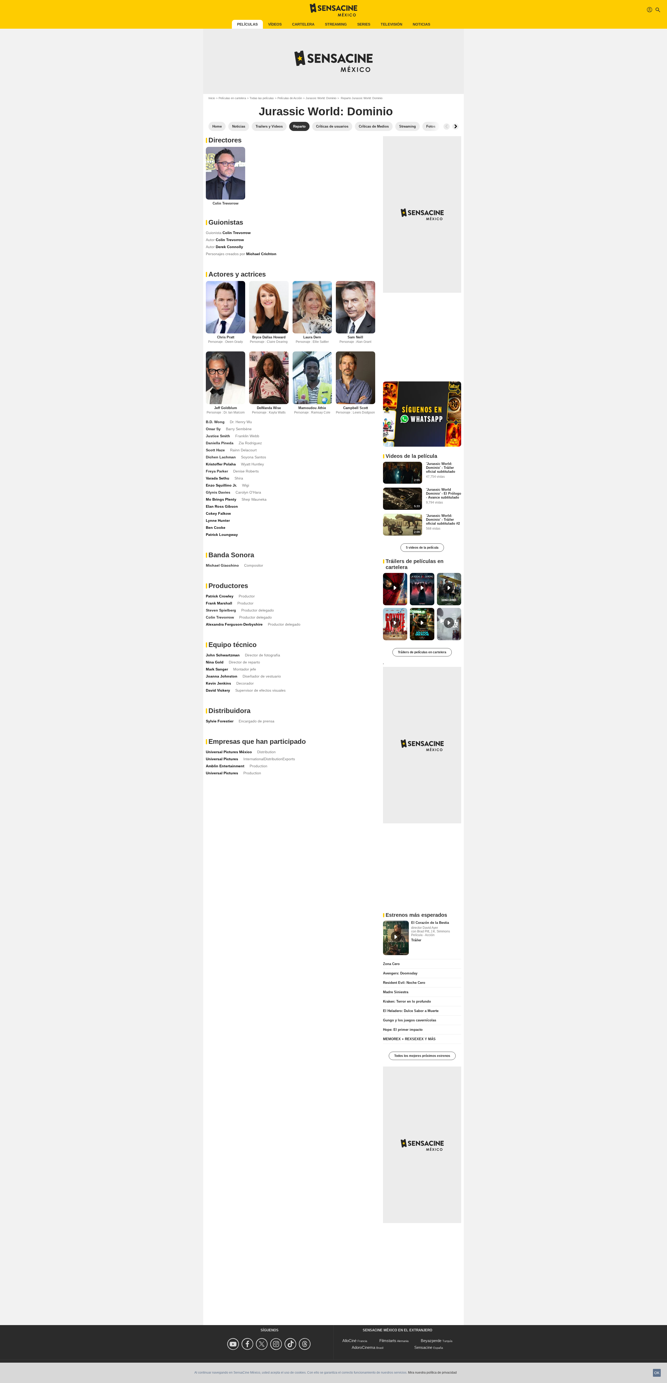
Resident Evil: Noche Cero (404, 983)
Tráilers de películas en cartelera (422, 652)
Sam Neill (355, 337)
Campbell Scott (355, 408)
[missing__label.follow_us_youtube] (233, 1344)
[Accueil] (333, 9)
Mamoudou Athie (312, 408)
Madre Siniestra (395, 992)
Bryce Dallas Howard (269, 337)
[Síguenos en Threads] (305, 1344)
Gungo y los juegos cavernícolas (409, 1020)
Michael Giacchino (222, 565)
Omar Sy (213, 429)
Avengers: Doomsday (400, 973)
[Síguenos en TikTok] (291, 1344)
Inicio (211, 98)
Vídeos (275, 24)
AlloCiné (349, 1340)
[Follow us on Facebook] (248, 1344)
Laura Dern (312, 337)
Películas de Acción (289, 98)
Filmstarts (387, 1340)
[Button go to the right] (455, 126)
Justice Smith (218, 436)
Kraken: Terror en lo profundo (407, 1001)
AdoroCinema (363, 1347)
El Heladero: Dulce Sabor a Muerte (411, 1011)
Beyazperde (431, 1340)
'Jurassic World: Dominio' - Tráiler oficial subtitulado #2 (443, 519)
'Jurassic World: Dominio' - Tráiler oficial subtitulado (440, 468)
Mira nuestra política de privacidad (432, 1372)
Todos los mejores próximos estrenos (422, 1056)
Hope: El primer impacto (403, 1030)
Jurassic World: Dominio (321, 98)
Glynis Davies (218, 492)
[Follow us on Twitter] (262, 1344)
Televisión (391, 24)
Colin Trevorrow (225, 203)
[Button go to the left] (446, 126)
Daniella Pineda (219, 443)
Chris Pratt (225, 337)
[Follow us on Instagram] (276, 1344)
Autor (210, 240)
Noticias (421, 24)
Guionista (213, 233)
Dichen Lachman (221, 457)
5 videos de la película (422, 547)
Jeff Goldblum (225, 408)
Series (363, 24)
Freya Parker (217, 471)
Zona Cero (391, 964)
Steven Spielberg (221, 610)
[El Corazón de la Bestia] (396, 938)
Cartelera (303, 24)
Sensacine (423, 1347)
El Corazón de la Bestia (430, 923)
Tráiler (416, 940)
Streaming (336, 24)
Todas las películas (262, 98)
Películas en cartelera (232, 98)
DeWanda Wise (269, 408)
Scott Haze (215, 450)
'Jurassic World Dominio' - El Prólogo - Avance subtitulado (443, 493)
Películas (247, 24)
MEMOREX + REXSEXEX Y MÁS (409, 1039)
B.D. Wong (215, 422)
